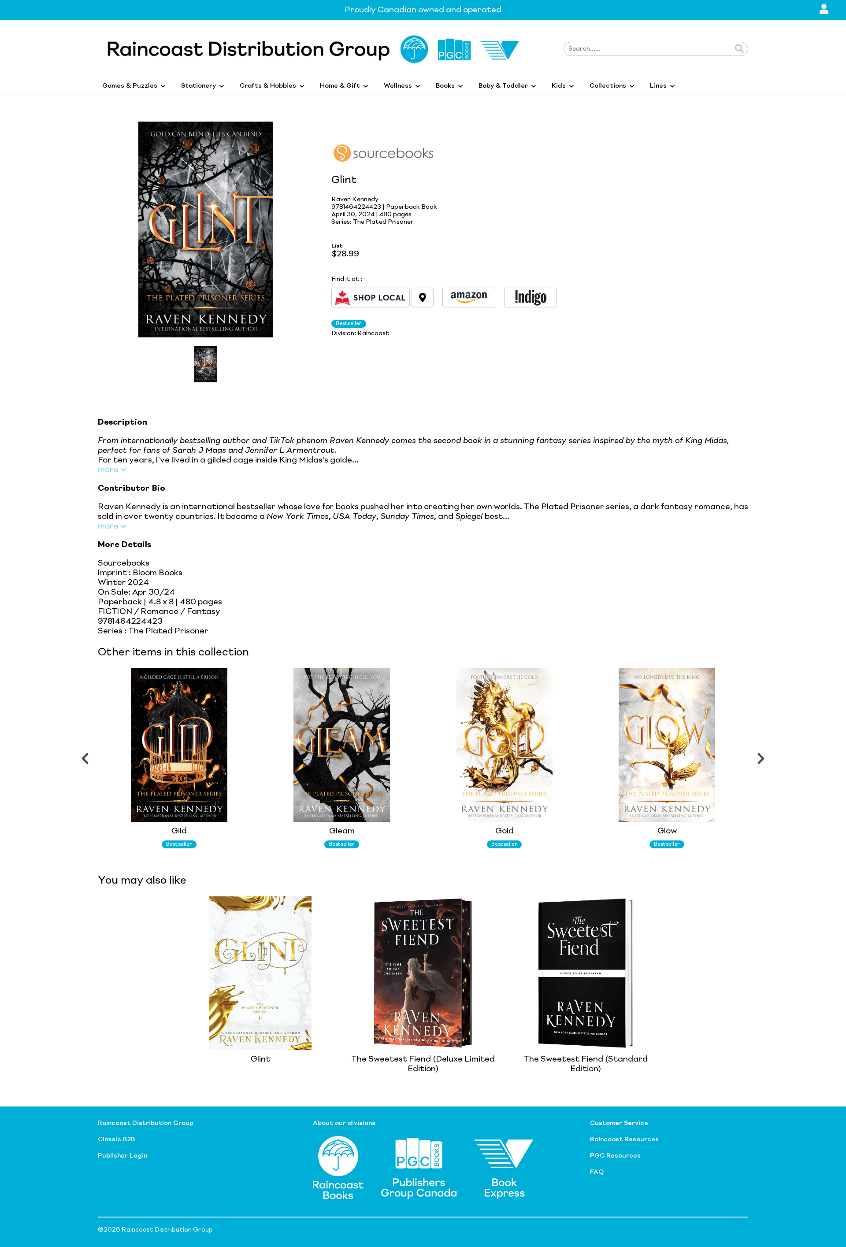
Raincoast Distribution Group (145, 1123)
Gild (179, 831)
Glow (667, 831)
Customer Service (619, 1123)
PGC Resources (615, 1156)
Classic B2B (116, 1139)
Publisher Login (122, 1156)
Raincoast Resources (624, 1139)
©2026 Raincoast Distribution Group (155, 1230)
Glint (260, 1059)
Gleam (342, 831)
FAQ (597, 1172)
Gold (504, 831)
